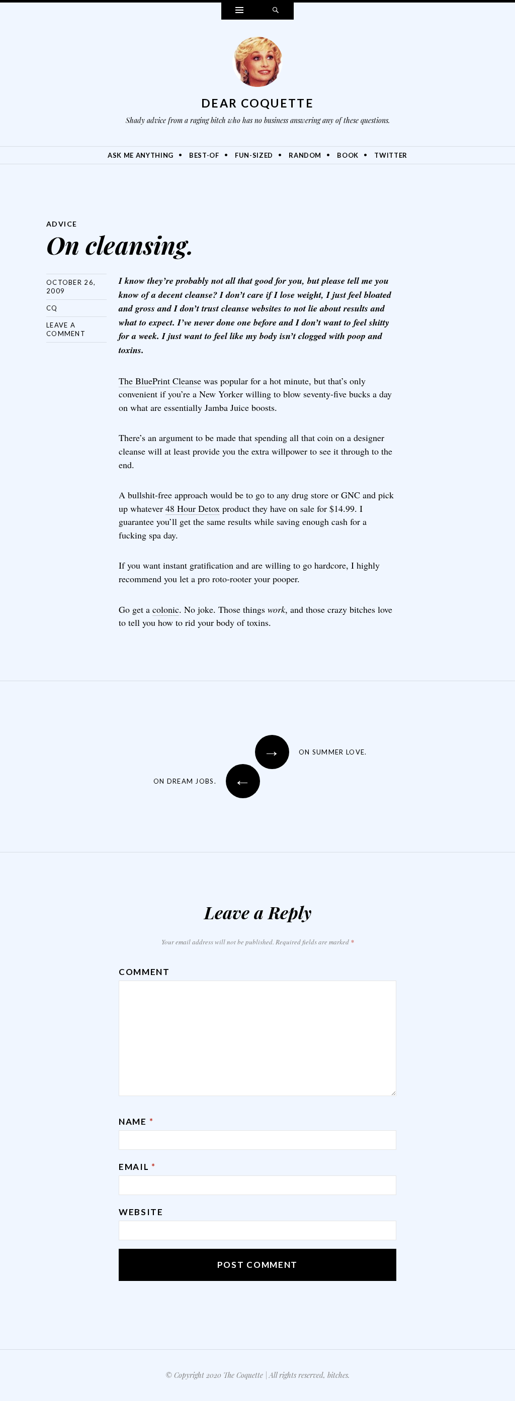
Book (348, 155)
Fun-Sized (254, 155)
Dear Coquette (257, 103)
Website (141, 1212)
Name (136, 1121)
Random (305, 155)
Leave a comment (65, 329)
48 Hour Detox (192, 508)
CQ (52, 308)
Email (137, 1166)
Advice (61, 224)
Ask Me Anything (141, 155)
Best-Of (204, 155)
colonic (165, 609)
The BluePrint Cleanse (160, 381)
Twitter (390, 155)
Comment (144, 971)
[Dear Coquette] (257, 64)
